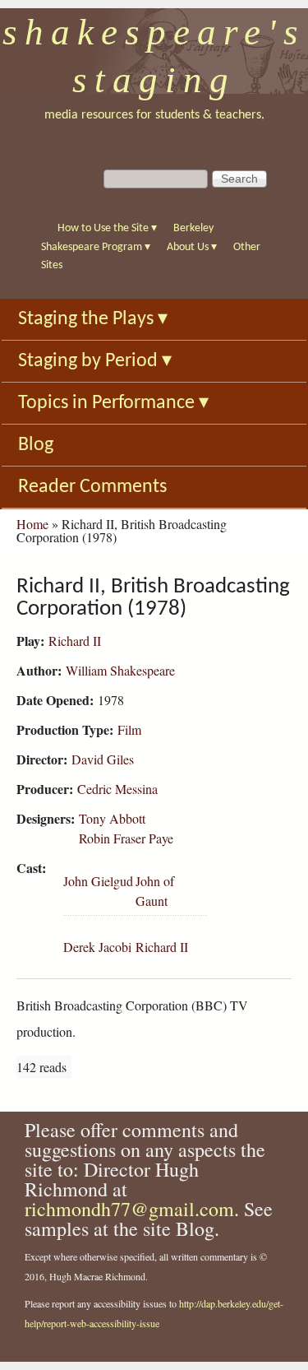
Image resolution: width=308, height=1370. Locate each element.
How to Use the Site (107, 228)
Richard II (74, 640)
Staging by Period (95, 361)
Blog (35, 445)
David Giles (102, 759)
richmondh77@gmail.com (129, 1209)
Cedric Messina (117, 788)
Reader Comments (92, 487)
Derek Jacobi (97, 946)
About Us (192, 247)
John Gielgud (98, 880)
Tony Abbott (112, 818)
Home (32, 523)
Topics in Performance (113, 403)
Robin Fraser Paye (126, 838)
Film (129, 729)
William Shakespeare (120, 670)
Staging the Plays (93, 319)
